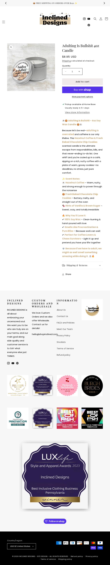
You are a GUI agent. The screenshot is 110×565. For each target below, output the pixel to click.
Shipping (66, 61)
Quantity (66, 65)
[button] (3, 22)
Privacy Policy (63, 335)
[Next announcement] (104, 3)
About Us (61, 309)
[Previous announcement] (6, 3)
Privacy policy (92, 556)
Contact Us (62, 316)
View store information (77, 112)
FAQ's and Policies (65, 322)
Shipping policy (65, 559)
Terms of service (48, 559)
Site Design (42, 556)
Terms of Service (65, 348)
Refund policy (63, 355)
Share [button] (68, 274)
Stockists (61, 342)
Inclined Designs (27, 556)
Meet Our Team (65, 329)
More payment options (82, 96)
